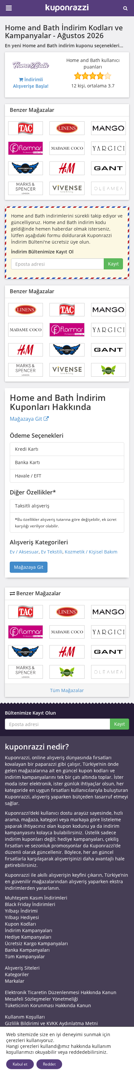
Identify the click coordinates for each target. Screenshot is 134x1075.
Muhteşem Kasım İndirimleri (36, 898)
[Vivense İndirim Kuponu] (66, 188)
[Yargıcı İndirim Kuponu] (108, 148)
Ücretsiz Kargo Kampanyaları (36, 943)
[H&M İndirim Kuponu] (66, 168)
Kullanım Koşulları (25, 1017)
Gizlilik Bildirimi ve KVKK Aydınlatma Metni (51, 1023)
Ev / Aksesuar (24, 552)
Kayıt (113, 264)
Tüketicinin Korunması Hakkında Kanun (48, 1005)
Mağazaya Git (27, 418)
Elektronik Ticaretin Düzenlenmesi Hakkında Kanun (60, 992)
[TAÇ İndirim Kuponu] (25, 128)
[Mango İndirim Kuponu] (108, 128)
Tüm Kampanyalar (25, 956)
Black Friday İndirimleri (30, 904)
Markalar (14, 981)
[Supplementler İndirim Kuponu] (25, 168)
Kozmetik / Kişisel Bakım (91, 552)
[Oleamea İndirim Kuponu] (108, 188)
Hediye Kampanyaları (28, 937)
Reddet (49, 1064)
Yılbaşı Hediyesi (22, 917)
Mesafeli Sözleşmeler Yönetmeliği (41, 999)
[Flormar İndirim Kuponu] (25, 148)
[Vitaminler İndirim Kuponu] (108, 369)
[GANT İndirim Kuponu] (108, 168)
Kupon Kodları (20, 924)
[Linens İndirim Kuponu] (66, 128)
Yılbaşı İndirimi (21, 911)
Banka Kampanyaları (27, 950)
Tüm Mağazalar (67, 690)
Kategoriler (17, 974)
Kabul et (20, 1064)
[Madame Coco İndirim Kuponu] (66, 148)
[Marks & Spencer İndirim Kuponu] (25, 188)
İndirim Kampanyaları (28, 930)
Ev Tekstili (51, 552)
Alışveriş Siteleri (22, 968)
